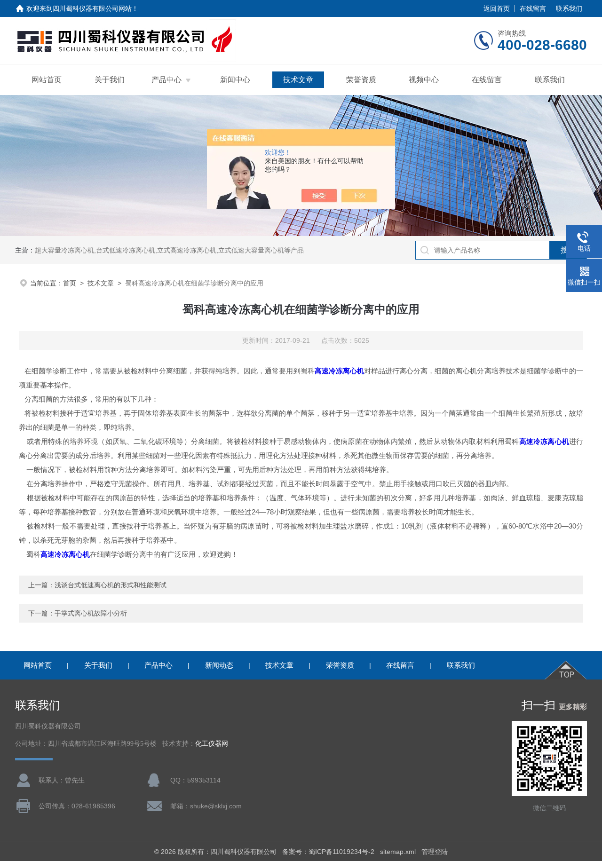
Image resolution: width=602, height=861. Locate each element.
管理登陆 (434, 851)
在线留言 (533, 8)
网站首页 (47, 80)
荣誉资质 (361, 80)
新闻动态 (219, 665)
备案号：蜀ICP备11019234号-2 (328, 851)
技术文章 (298, 80)
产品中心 (166, 80)
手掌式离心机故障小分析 (91, 613)
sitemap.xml (398, 851)
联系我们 (569, 8)
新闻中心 (235, 80)
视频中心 (424, 80)
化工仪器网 (211, 743)
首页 (69, 283)
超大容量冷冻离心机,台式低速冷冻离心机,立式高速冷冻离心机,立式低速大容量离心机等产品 (169, 250)
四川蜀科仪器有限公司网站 (92, 8)
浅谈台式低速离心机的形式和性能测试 (110, 585)
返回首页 (496, 8)
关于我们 (110, 80)
